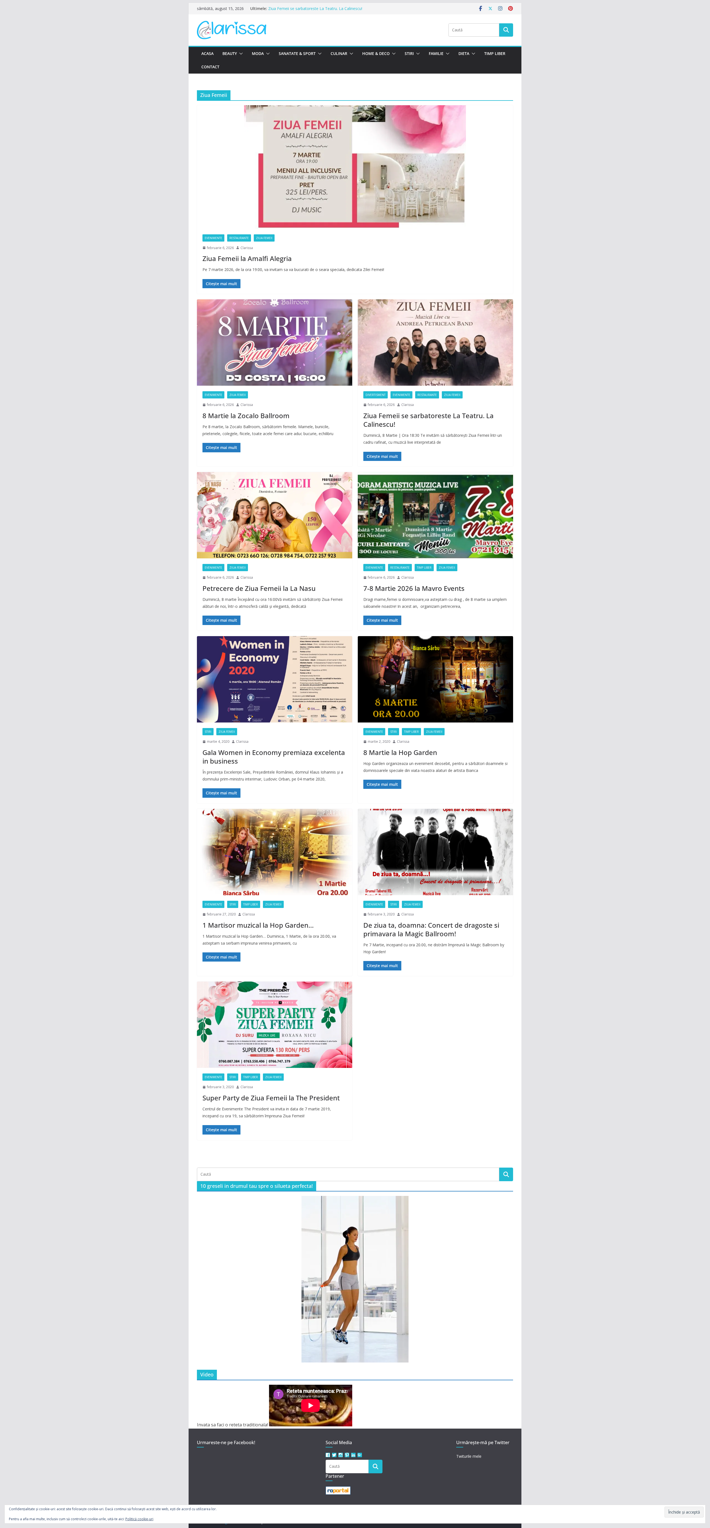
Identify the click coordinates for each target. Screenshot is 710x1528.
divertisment (376, 395)
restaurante (239, 238)
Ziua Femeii (264, 238)
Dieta (463, 53)
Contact (210, 66)
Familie (436, 53)
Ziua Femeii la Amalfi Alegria (247, 258)
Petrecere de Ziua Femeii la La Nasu (259, 588)
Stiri (409, 53)
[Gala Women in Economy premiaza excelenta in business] (274, 679)
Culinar (339, 53)
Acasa (207, 53)
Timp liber (494, 53)
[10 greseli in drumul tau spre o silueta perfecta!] (355, 1279)
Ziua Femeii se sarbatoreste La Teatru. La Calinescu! (428, 420)
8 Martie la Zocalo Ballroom (293, 6)
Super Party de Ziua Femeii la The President (271, 1097)
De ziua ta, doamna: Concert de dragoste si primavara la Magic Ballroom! (431, 929)
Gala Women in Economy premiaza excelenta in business (273, 757)
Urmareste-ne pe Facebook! (226, 1442)
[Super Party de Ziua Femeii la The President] (274, 1025)
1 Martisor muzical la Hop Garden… (258, 925)
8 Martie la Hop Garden (400, 752)
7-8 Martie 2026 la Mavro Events (414, 588)
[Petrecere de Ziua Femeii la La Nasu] (274, 515)
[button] (240, 53)
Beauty (229, 53)
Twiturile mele (468, 1456)
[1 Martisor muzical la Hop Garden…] (274, 852)
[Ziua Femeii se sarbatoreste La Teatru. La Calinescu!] (435, 342)
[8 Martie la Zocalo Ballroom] (274, 342)
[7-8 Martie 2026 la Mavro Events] (435, 515)
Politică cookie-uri (139, 1519)
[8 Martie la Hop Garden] (435, 679)
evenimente (213, 238)
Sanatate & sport (297, 53)
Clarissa (246, 247)
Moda (258, 53)
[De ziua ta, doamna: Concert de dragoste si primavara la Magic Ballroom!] (435, 852)
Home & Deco (376, 53)
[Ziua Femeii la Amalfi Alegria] (355, 167)
